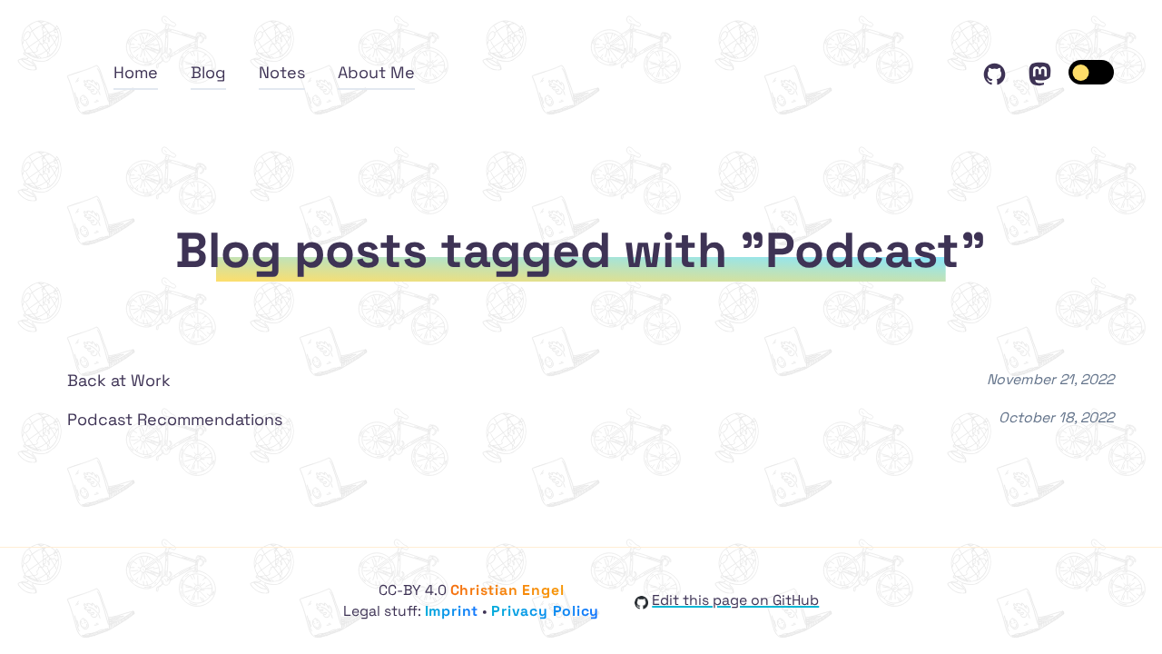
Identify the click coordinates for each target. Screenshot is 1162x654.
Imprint (452, 611)
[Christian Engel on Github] (996, 72)
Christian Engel (507, 590)
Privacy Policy (545, 611)
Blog (208, 72)
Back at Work (119, 380)
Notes (282, 72)
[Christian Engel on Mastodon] (1040, 72)
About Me (376, 72)
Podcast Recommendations (174, 419)
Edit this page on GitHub (735, 600)
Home (135, 72)
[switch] (1091, 72)
